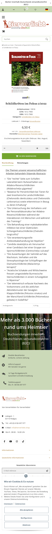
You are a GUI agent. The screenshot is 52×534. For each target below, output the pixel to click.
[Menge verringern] (4, 148)
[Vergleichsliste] (25, 9)
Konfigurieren (26, 518)
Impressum (8, 504)
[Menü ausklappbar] (3, 17)
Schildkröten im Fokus (30, 117)
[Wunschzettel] (35, 9)
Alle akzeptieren (26, 510)
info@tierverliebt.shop (21, 427)
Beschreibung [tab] (7, 163)
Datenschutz (20, 504)
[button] (1, 3)
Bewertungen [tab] (22, 163)
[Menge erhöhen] (37, 148)
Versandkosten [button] (35, 121)
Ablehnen (26, 525)
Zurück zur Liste (8, 45)
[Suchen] (48, 39)
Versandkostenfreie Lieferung (29, 131)
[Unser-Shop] (14, 398)
